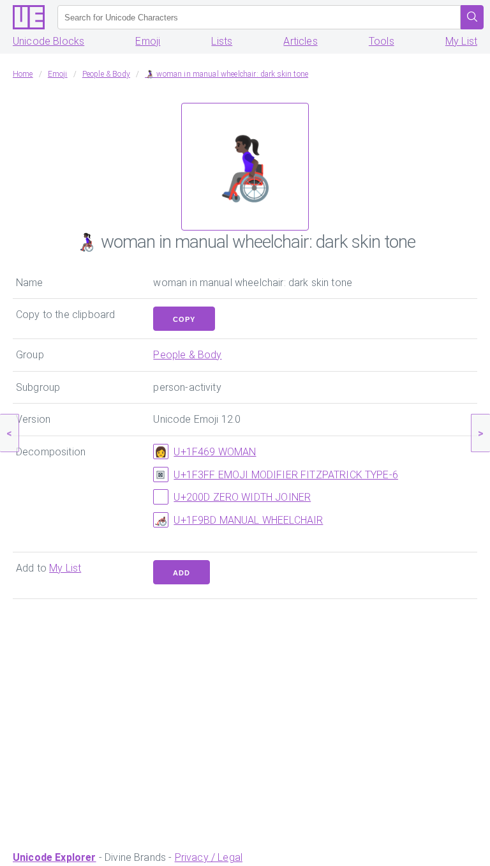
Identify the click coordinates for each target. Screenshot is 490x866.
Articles (300, 41)
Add (181, 573)
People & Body (187, 355)
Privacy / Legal (208, 857)
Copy (184, 319)
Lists (221, 41)
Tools (381, 41)
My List (461, 41)
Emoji (147, 41)
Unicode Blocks (48, 41)
